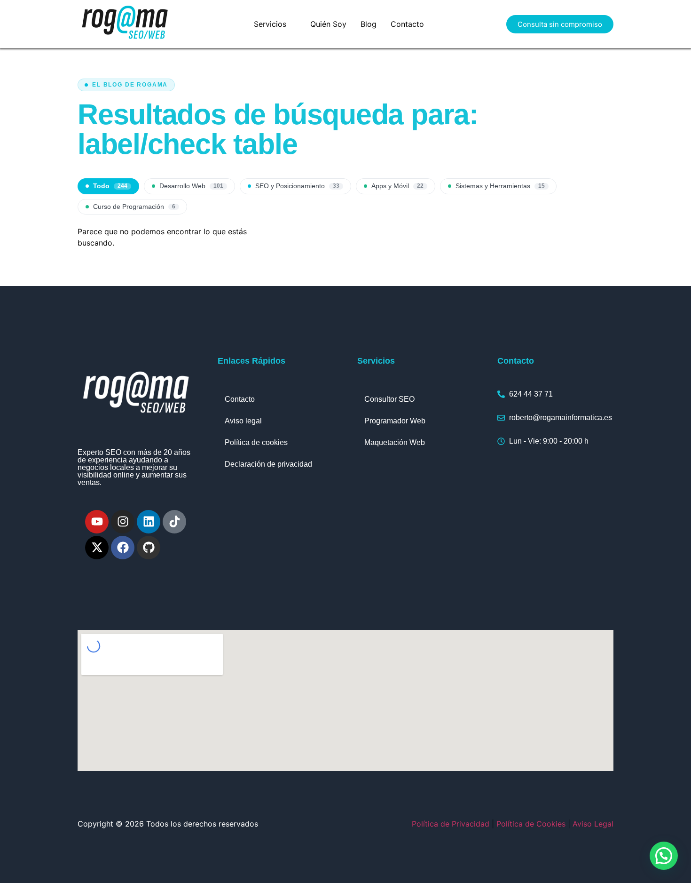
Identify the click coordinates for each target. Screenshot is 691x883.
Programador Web (394, 421)
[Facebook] (122, 547)
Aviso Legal (593, 823)
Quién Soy (328, 24)
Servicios (270, 24)
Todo (110, 186)
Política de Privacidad (450, 823)
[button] (275, 24)
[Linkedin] (148, 521)
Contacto (407, 24)
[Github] (148, 547)
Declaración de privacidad (268, 464)
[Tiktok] (174, 521)
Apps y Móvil (397, 186)
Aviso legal (243, 421)
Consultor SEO (389, 399)
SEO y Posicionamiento (297, 186)
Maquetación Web (394, 442)
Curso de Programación (134, 206)
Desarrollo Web (191, 186)
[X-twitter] (97, 547)
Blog (369, 24)
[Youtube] (97, 521)
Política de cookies (256, 442)
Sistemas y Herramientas (500, 186)
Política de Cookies (530, 823)
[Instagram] (122, 521)
